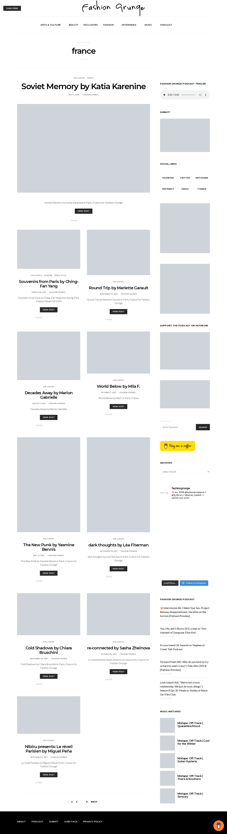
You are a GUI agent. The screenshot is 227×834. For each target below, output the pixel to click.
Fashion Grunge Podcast (177, 599)
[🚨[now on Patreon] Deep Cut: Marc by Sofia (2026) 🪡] (198, 570)
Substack (70, 821)
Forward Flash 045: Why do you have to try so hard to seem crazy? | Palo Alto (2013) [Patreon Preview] (184, 665)
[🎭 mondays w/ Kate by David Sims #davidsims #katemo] (172, 525)
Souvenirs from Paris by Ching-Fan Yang (48, 283)
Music (148, 24)
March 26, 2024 (39, 292)
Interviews (129, 24)
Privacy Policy (92, 821)
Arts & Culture (51, 24)
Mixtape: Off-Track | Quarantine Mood (190, 725)
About (21, 821)
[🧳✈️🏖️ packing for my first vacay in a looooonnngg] (198, 510)
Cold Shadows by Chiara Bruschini (49, 650)
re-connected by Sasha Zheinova (118, 648)
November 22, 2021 (39, 659)
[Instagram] (204, 25)
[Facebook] (196, 25)
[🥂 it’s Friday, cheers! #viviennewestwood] (198, 525)
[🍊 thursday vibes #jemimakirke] (198, 540)
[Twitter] (200, 25)
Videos (90, 78)
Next (94, 801)
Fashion (108, 24)
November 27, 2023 (109, 294)
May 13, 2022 (39, 555)
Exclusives (91, 24)
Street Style (60, 275)
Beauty (73, 24)
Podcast (166, 24)
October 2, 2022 (108, 392)
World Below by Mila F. (118, 386)
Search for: (166, 421)
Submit (53, 821)
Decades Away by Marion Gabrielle (49, 395)
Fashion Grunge (90, 95)
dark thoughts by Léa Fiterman (118, 545)
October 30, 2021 (108, 654)
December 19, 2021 (108, 551)
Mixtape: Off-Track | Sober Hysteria (190, 760)
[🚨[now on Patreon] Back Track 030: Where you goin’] (172, 570)
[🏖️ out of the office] (172, 510)
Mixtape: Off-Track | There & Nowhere (190, 777)
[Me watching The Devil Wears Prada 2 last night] (172, 555)
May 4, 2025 (73, 95)
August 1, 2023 (39, 403)
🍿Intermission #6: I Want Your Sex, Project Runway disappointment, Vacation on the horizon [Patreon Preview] (184, 611)
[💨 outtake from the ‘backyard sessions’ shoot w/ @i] (198, 555)
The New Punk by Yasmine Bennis (48, 547)
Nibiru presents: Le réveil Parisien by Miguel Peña (48, 748)
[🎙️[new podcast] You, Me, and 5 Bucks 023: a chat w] (172, 540)
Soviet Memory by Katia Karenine (83, 86)
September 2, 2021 (39, 757)
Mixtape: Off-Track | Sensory (190, 795)
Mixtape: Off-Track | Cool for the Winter (193, 742)
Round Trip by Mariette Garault (118, 287)
